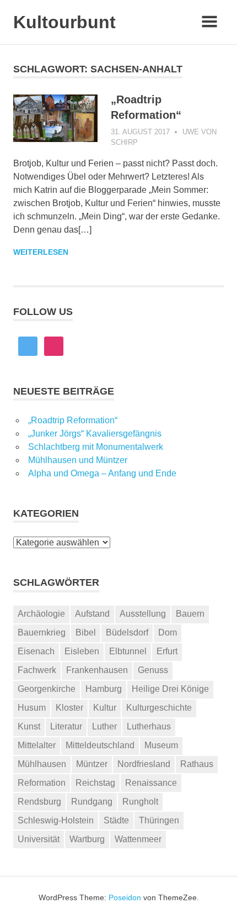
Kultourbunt (64, 22)
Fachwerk (37, 670)
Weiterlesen (40, 252)
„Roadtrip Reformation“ (72, 420)
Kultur (104, 707)
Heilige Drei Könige (170, 689)
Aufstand (92, 613)
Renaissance (151, 782)
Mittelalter (37, 745)
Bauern (190, 613)
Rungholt (140, 801)
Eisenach (36, 651)
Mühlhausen (42, 764)
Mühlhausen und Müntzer (77, 460)
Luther (104, 726)
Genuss (153, 670)
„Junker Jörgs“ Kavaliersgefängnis (94, 433)
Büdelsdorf (127, 632)
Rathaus (196, 764)
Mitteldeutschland (100, 745)
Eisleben (81, 651)
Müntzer (91, 764)
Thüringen (159, 820)
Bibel (86, 632)
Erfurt (167, 651)
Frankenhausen (97, 670)
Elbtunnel (128, 651)
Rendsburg (39, 801)
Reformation (42, 782)
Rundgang (91, 801)
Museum (161, 745)
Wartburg (87, 839)
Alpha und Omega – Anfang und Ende (102, 473)
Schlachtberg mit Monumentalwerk (95, 446)
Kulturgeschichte (159, 707)
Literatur (66, 726)
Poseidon (125, 897)
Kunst (29, 726)
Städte (116, 820)
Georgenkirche (47, 689)
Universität (39, 839)
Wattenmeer (138, 839)
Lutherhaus (149, 726)
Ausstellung (143, 613)
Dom (167, 632)
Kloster (69, 707)
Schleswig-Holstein (56, 820)
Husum (32, 707)
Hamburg (103, 689)
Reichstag (95, 782)
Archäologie (41, 613)
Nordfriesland (143, 764)
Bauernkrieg (42, 632)
